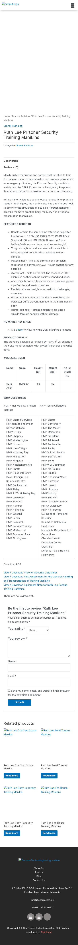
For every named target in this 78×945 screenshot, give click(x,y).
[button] (72, 5)
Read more (11, 775)
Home (7, 116)
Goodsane (46, 932)
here (20, 329)
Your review (17, 638)
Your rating (17, 628)
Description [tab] (11, 160)
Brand (15, 116)
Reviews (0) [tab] (11, 167)
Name (12, 661)
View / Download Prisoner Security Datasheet (30, 572)
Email (12, 676)
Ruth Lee (25, 116)
